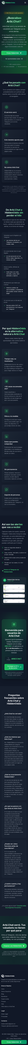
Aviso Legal (4, 1014)
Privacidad (4, 1016)
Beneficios (4, 996)
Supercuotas (5, 999)
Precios (3, 1001)
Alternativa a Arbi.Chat (8, 1006)
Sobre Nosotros (6, 991)
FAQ (2, 1004)
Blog (2, 994)
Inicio (2, 989)
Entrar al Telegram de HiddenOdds (11, 571)
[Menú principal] (25, 3)
